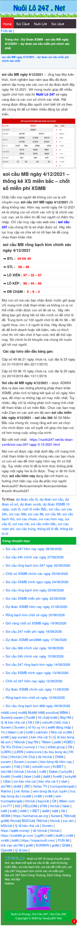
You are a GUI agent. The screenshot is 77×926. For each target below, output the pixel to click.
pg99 (41, 835)
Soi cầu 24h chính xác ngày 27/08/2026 (35, 556)
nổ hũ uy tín (37, 727)
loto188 (6, 771)
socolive (52, 712)
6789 (44, 805)
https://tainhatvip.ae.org (31, 815)
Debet (54, 771)
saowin (18, 717)
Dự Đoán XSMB (32, 39)
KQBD (69, 741)
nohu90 (48, 722)
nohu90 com (41, 766)
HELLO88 (30, 805)
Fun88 (31, 717)
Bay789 (66, 717)
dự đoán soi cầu (51, 499)
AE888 (6, 815)
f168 (17, 766)
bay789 (33, 741)
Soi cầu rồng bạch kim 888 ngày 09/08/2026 (38, 705)
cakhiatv (42, 732)
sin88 (5, 736)
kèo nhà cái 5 (41, 736)
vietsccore (34, 751)
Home (7, 23)
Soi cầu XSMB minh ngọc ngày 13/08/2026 (37, 672)
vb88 (24, 810)
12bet (7, 781)
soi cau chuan (26, 518)
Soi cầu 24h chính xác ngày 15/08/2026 (35, 656)
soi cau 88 (35, 513)
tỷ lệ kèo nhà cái (13, 722)
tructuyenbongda (62, 786)
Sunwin (6, 717)
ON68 (59, 756)
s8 (21, 732)
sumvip (30, 746)
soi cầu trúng (25, 528)
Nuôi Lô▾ (40, 23)
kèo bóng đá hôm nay (56, 761)
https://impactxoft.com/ (38, 840)
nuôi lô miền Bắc (34, 508)
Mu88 (32, 712)
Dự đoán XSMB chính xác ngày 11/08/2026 (37, 689)
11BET (34, 810)
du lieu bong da (56, 751)
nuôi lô (15, 508)
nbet (64, 781)
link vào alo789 (12, 845)
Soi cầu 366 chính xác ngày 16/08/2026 (35, 647)
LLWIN (6, 751)
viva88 (27, 795)
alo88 (17, 786)
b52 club (62, 722)
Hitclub (16, 756)
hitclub (19, 771)
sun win (69, 820)
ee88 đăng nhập (60, 727)
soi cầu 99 (52, 513)
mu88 (22, 712)
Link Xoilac (22, 791)
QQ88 (66, 845)
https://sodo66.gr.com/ (18, 835)
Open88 (7, 850)
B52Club (28, 820)
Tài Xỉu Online (12, 746)
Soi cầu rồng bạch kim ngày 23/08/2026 (35, 590)
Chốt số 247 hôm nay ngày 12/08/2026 (34, 680)
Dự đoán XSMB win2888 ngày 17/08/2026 (36, 639)
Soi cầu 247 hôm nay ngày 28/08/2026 (34, 548)
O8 (30, 722)
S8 (63, 810)
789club (19, 741)
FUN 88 (7, 30)
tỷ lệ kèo (22, 850)
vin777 (8, 805)
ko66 (54, 717)
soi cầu (54, 508)
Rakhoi (6, 791)
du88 (59, 835)
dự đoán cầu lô (27, 499)
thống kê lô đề (47, 528)
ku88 (14, 810)
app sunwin (20, 736)
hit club (43, 717)
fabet (28, 776)
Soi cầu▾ (57, 23)
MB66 (64, 712)
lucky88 (66, 771)
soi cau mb (21, 523)
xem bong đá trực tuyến (50, 791)
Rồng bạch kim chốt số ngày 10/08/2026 (35, 697)
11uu (42, 746)
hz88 (30, 732)
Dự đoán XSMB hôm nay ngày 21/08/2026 (36, 606)
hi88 (41, 712)
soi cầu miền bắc (43, 523)
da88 (47, 776)
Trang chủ (12, 39)
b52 (18, 805)
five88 (6, 776)
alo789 (6, 786)
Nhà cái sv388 (62, 732)
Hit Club (29, 756)
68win (13, 732)
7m (3, 732)
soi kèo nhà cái (25, 781)
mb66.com (8, 712)
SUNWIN (43, 845)
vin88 (38, 795)
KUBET (59, 766)
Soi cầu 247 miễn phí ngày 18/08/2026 (34, 631)
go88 (4, 820)
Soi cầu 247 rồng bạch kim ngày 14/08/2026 (38, 664)
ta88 (55, 810)
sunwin (6, 761)
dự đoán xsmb (30, 504)
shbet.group (57, 746)
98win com (67, 800)
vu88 (43, 771)
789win (46, 741)
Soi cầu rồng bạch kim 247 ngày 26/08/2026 (38, 565)
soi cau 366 (17, 513)
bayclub (44, 800)
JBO (27, 786)
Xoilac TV (40, 786)
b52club (7, 825)
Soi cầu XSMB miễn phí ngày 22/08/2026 (36, 598)
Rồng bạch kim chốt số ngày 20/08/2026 (35, 614)
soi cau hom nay (51, 518)
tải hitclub (45, 756)
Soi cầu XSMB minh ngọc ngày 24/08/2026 (37, 581)
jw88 (58, 741)
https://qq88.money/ (16, 830)
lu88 (37, 776)
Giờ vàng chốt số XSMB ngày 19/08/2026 (36, 623)
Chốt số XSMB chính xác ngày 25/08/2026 (37, 573)
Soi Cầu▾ (23, 23)
